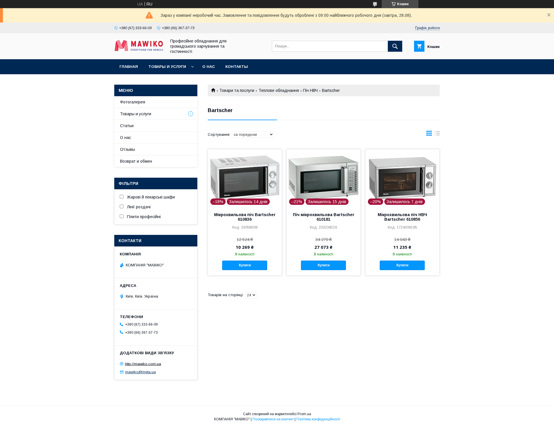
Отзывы (127, 149)
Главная (128, 66)
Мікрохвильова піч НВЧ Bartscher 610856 (402, 217)
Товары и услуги (167, 66)
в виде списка (437, 135)
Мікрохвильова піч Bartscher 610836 (245, 217)
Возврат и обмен (136, 161)
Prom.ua (304, 414)
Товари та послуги (236, 90)
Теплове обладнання (279, 90)
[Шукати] (395, 46)
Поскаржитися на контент (273, 419)
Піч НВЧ (310, 90)
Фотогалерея (132, 102)
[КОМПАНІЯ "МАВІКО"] (138, 50)
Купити (245, 265)
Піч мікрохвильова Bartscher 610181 (323, 217)
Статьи (127, 125)
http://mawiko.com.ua (143, 363)
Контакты (236, 66)
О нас (208, 66)
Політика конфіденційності (318, 419)
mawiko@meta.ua (140, 372)
